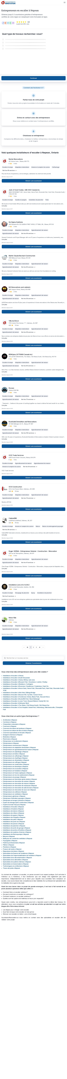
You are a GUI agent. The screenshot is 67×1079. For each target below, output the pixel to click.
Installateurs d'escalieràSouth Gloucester (16, 678)
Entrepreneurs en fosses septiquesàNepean (17, 773)
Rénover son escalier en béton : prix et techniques (19, 914)
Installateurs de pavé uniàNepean (14, 821)
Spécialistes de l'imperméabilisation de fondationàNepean (22, 855)
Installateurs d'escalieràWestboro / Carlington (18, 684)
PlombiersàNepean (9, 847)
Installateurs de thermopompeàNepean (16, 834)
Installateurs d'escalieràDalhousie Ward (16, 703)
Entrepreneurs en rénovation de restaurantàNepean (20, 785)
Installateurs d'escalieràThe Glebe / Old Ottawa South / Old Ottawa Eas (26, 705)
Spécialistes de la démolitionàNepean (15, 860)
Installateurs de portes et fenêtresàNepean (17, 830)
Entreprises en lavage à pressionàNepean (17, 800)
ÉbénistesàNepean (9, 737)
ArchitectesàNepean (10, 720)
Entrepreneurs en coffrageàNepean (15, 762)
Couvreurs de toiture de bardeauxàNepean (17, 728)
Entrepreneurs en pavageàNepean (14, 777)
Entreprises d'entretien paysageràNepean (17, 798)
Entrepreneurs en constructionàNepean (16, 764)
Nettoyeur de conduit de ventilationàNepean (17, 838)
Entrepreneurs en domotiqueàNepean (15, 766)
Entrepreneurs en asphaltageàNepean (15, 752)
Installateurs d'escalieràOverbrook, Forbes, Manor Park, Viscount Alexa (26, 697)
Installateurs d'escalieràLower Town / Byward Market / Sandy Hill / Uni (26, 701)
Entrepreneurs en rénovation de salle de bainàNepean (20, 788)
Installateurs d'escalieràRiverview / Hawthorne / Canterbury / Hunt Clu (25, 686)
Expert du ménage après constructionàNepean (18, 802)
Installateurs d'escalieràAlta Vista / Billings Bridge (19, 692)
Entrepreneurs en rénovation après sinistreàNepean (20, 779)
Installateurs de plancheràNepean (14, 826)
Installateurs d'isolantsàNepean (13, 809)
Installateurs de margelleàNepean (14, 817)
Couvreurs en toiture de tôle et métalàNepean (18, 730)
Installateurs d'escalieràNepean (13, 807)
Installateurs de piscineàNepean (13, 824)
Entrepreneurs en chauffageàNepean (15, 758)
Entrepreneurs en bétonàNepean (14, 754)
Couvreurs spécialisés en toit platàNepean (17, 733)
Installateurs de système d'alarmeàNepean (17, 832)
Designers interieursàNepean (12, 735)
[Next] (43, 647)
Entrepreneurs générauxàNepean (14, 796)
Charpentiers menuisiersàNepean (14, 724)
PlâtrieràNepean (8, 845)
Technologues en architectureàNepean (16, 866)
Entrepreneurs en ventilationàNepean (15, 794)
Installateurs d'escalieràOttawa (13, 676)
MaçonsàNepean (9, 836)
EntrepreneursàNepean (11, 743)
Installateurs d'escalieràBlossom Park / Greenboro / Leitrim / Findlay (25, 682)
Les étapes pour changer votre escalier (16, 910)
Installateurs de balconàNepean (13, 811)
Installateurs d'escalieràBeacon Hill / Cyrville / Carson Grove (22, 695)
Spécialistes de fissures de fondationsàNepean (18, 853)
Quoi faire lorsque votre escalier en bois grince (18, 912)
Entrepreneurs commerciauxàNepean (15, 745)
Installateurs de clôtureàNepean (13, 813)
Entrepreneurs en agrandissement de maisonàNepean (20, 749)
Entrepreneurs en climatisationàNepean (16, 760)
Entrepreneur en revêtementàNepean (15, 741)
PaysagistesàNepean (10, 840)
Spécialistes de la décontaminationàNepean (17, 857)
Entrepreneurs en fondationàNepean (15, 771)
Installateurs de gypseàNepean (13, 815)
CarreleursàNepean (9, 722)
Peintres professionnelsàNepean (14, 843)
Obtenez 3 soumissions (33, 663)
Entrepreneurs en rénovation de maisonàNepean (19, 783)
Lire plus (4, 206)
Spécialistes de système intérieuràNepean (17, 862)
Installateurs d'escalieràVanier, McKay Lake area (19, 680)
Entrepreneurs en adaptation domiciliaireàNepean (19, 747)
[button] (64, 2)
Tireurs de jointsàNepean (11, 868)
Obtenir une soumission (33, 181)
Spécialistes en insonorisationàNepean (16, 864)
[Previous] (24, 647)
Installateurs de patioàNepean (13, 819)
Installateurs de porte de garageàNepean (16, 828)
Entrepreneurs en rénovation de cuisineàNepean (19, 781)
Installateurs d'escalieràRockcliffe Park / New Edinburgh (21, 699)
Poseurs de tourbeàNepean (12, 849)
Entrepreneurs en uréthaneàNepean (15, 792)
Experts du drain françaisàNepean (14, 805)
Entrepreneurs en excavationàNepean (15, 769)
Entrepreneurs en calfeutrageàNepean (16, 756)
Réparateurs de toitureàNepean (13, 851)
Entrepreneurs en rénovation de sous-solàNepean (19, 790)
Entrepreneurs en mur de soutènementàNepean (18, 775)
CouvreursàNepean (9, 726)
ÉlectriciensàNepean (10, 739)
